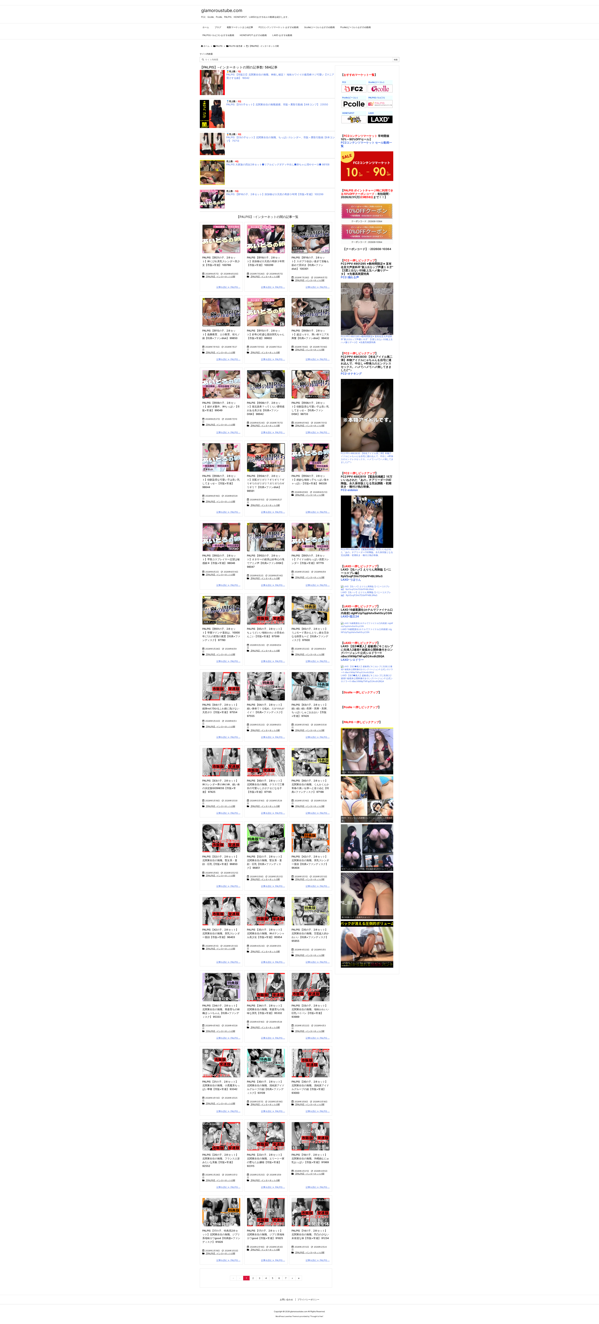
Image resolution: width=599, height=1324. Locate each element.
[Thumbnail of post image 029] (221, 762)
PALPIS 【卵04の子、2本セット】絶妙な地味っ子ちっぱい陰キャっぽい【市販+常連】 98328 (310, 479)
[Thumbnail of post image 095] (311, 610)
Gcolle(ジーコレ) (376, 82)
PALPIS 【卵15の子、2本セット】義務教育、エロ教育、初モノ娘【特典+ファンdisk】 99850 (221, 334)
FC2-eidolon (349, 490)
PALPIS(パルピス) (376, 97)
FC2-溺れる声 (350, 277)
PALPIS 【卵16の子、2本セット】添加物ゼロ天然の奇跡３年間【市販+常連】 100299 (274, 194)
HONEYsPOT (348, 113)
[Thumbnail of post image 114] (266, 457)
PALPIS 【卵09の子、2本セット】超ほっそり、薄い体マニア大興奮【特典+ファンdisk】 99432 (310, 334)
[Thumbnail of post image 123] (311, 384)
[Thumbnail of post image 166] (266, 838)
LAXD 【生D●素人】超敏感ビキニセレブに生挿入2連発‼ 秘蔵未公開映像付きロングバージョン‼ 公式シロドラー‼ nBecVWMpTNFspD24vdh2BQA (367, 678)
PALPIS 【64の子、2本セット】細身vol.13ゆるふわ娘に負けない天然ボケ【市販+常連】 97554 (220, 708)
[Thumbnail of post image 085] (266, 537)
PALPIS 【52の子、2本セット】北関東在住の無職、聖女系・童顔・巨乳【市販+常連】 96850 (220, 860)
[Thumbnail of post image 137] (311, 762)
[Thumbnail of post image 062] (311, 457)
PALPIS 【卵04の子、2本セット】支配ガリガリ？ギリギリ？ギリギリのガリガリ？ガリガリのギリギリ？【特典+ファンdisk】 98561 (265, 483)
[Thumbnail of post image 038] (221, 838)
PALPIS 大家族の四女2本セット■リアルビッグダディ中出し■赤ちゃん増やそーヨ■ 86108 (277, 164)
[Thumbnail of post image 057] (311, 1136)
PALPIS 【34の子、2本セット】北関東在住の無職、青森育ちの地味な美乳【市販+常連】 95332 (265, 1009)
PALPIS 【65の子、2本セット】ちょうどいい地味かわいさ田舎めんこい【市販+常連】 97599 (265, 632)
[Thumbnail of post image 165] (221, 911)
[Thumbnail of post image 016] (221, 384)
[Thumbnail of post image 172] (266, 312)
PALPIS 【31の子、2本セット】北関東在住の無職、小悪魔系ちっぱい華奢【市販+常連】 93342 (221, 1085)
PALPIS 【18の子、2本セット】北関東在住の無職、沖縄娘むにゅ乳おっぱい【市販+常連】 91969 (310, 1158)
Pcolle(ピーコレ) (350, 97)
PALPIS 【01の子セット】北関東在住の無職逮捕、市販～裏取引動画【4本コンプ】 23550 (277, 104)
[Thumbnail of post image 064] (266, 1063)
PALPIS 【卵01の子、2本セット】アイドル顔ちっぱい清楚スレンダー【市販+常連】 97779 (310, 559)
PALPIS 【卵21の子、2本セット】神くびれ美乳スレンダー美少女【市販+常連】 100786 (221, 261)
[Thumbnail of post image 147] (311, 537)
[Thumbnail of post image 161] (311, 987)
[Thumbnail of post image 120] (266, 610)
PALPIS (219, 46)
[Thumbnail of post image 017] (311, 312)
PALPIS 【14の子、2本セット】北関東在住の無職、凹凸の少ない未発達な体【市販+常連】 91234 (310, 1234)
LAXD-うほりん (351, 579)
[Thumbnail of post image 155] (221, 239)
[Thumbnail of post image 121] (221, 686)
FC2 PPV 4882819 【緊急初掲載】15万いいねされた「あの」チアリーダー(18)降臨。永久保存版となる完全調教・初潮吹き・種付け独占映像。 (367, 552)
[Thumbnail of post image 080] (266, 1212)
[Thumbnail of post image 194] (266, 762)
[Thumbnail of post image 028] (221, 610)
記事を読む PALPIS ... (228, 287)
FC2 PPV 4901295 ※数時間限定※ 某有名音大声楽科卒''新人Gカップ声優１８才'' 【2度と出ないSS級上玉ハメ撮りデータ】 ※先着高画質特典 (367, 339)
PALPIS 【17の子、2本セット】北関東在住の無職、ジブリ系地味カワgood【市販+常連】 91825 (265, 1234)
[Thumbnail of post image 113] (311, 1063)
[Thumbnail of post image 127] (266, 911)
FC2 (344, 82)
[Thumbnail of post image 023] (221, 457)
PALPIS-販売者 (235, 46)
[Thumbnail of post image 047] (266, 686)
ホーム (206, 46)
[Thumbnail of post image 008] (266, 239)
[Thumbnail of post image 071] (221, 312)
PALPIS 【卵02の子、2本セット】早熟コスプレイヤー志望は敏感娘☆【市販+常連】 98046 (221, 559)
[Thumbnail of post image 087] (221, 537)
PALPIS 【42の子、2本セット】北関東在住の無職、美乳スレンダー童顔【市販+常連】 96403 (221, 933)
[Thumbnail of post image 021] (221, 1136)
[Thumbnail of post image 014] (311, 1212)
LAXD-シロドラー (352, 659)
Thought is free (316, 1316)
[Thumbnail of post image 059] (311, 911)
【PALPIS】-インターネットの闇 (220, 276)
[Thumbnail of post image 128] (311, 686)
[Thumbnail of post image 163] (221, 1063)
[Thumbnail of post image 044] (266, 384)
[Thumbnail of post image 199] (311, 239)
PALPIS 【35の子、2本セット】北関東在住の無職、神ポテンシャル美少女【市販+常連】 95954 (265, 933)
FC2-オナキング (351, 373)
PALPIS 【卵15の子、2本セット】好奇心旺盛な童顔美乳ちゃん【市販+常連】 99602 (265, 334)
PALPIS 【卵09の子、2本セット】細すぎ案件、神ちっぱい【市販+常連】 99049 (221, 406)
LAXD (371, 113)
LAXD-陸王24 (350, 616)
